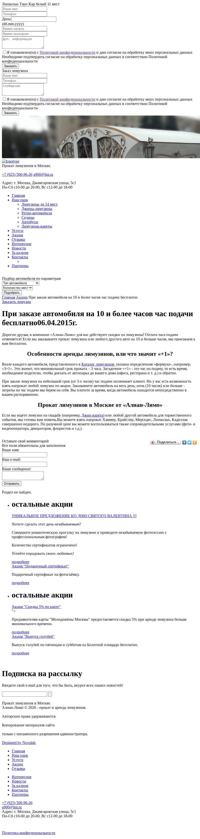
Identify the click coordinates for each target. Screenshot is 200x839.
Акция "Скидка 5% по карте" (36, 607)
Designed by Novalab (19, 743)
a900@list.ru (43, 174)
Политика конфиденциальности (28, 833)
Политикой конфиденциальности (67, 52)
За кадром (20, 253)
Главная (18, 195)
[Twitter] (189, 442)
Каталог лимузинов (97, 364)
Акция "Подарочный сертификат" (40, 566)
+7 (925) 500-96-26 (17, 174)
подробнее (20, 562)
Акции (17, 235)
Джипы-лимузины (36, 209)
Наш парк (20, 200)
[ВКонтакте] (184, 442)
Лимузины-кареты (36, 226)
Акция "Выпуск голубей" (33, 636)
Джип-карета (92, 415)
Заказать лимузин (16, 302)
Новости (19, 248)
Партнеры (20, 266)
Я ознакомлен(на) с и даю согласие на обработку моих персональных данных (99, 52)
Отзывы (18, 239)
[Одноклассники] (194, 442)
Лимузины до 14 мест (39, 204)
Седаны (27, 217)
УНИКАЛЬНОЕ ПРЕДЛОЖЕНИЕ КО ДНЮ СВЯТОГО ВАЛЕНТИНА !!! (74, 516)
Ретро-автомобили (36, 213)
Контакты (20, 257)
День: (6, 19)
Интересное (21, 244)
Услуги (17, 231)
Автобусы (29, 222)
